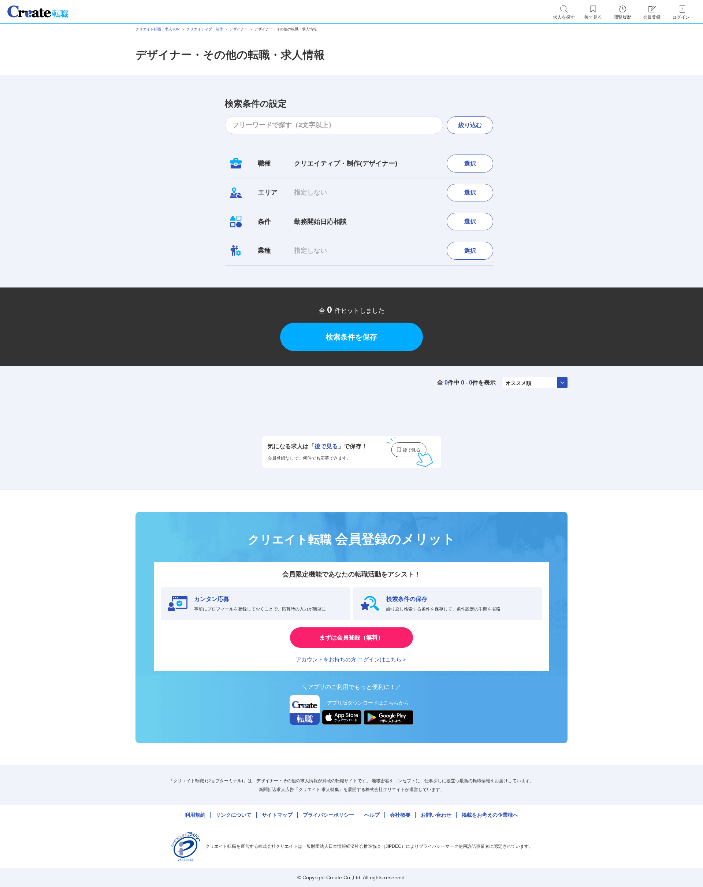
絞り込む (470, 125)
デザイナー (239, 29)
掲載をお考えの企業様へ (490, 815)
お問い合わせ (436, 815)
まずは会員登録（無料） (351, 637)
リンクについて (234, 815)
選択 (470, 163)
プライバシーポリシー (328, 815)
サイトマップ (277, 815)
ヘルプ (372, 815)
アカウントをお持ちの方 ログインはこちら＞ (351, 659)
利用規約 (195, 815)
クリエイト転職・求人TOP (157, 29)
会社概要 (400, 815)
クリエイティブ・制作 (204, 29)
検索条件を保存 (351, 337)
